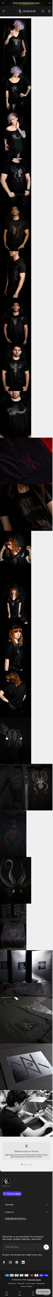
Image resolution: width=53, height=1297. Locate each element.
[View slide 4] (30, 1164)
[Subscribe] (44, 1247)
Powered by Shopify (33, 1280)
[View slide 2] (25, 1164)
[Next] (49, 3)
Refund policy (11, 1283)
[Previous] (3, 3)
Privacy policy (20, 1283)
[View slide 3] (27, 1164)
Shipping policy (40, 1283)
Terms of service (29, 1283)
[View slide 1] (22, 1164)
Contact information (25, 1286)
